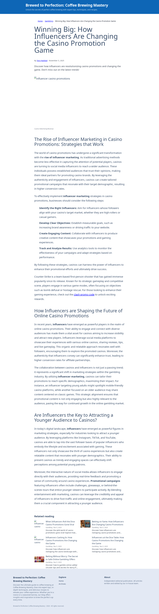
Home (40, 21)
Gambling (49, 21)
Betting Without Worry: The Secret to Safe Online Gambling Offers (62, 558)
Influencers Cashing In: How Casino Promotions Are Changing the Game (61, 540)
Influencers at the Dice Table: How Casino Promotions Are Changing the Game (108, 540)
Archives (62, 584)
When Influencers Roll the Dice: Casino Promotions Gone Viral (60, 523)
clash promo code (84, 294)
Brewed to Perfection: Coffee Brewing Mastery (67, 5)
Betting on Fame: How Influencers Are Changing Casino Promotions (108, 523)
